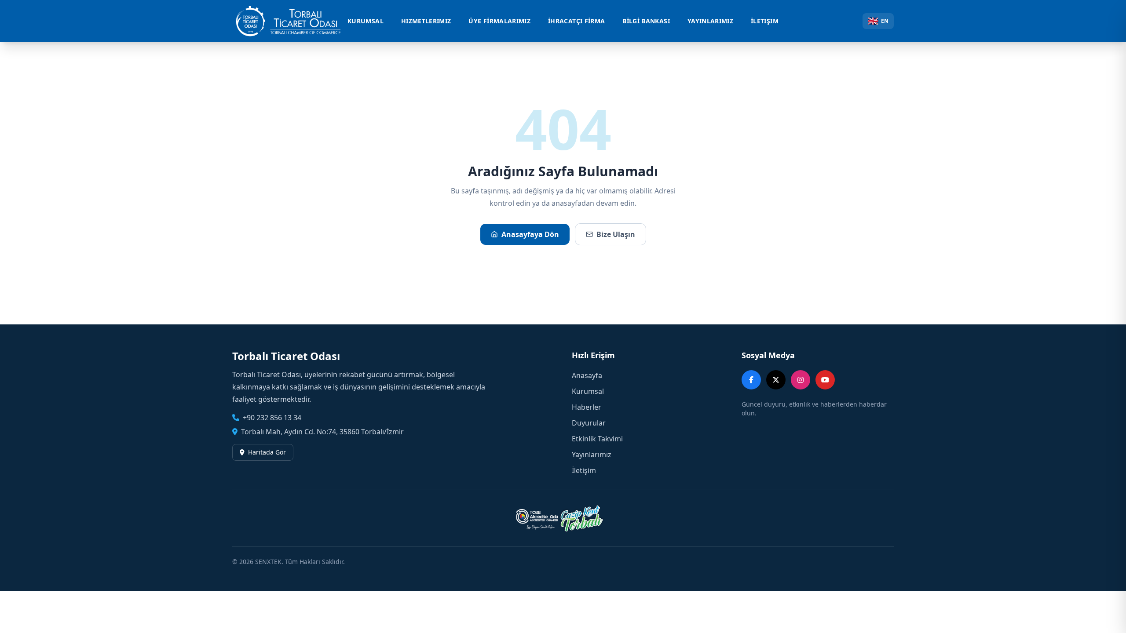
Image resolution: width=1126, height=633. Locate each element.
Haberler (586, 407)
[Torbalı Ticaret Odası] (293, 21)
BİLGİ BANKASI (646, 21)
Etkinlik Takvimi (597, 439)
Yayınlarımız (591, 454)
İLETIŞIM (765, 21)
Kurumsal (588, 391)
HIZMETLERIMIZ (426, 21)
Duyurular (589, 423)
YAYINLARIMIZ (710, 21)
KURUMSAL (365, 21)
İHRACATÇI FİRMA (576, 21)
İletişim (584, 470)
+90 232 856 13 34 (272, 417)
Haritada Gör (267, 452)
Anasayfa (587, 375)
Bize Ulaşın (615, 234)
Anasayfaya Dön (530, 234)
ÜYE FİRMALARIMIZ (499, 21)
